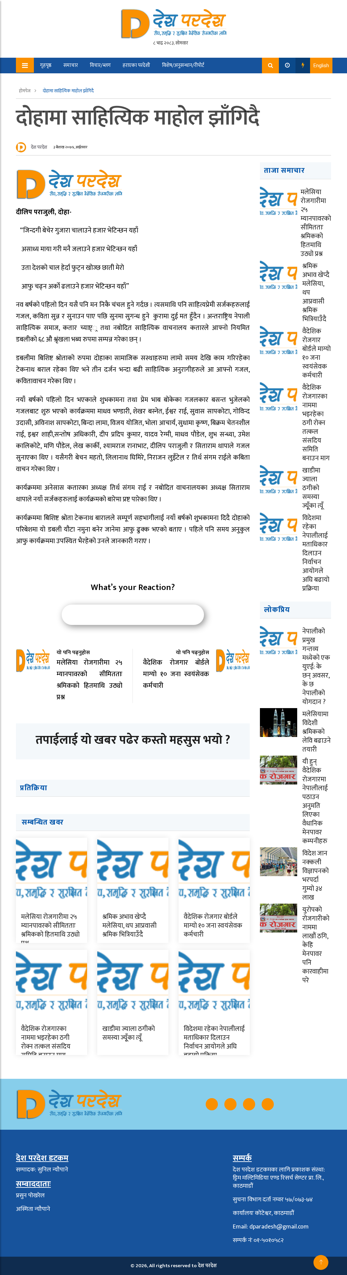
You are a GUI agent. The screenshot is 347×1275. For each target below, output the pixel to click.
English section (92, 81)
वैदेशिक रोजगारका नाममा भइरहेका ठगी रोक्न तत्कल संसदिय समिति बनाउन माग (45, 1042)
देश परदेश (39, 147)
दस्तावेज (128, 81)
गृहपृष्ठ (46, 65)
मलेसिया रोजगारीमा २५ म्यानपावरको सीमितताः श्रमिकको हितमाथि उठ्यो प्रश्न (50, 930)
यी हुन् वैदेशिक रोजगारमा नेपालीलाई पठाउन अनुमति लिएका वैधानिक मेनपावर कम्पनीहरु (315, 801)
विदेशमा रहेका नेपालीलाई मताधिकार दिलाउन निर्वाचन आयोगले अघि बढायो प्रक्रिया (214, 1042)
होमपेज (25, 91)
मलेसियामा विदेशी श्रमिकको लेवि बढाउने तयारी (316, 731)
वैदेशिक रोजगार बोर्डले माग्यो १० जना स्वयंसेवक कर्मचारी (213, 925)
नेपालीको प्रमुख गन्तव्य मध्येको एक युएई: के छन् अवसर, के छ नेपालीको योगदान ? (316, 667)
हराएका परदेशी (136, 65)
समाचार (70, 65)
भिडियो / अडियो (50, 81)
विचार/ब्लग (100, 65)
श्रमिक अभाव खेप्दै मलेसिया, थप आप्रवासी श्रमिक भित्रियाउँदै (129, 925)
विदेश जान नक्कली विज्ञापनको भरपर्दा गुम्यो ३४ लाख (315, 875)
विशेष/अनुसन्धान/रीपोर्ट (183, 65)
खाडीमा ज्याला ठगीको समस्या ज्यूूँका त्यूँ (128, 1033)
